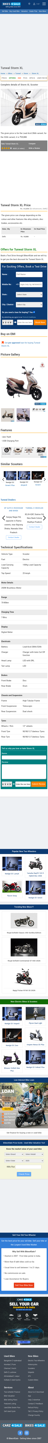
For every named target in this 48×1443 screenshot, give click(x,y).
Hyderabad (17, 1360)
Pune (14, 1364)
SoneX (38, 485)
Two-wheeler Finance (12, 1392)
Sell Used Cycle (9, 1411)
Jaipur (17, 1376)
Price (4, 78)
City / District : (8, 304)
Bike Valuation (9, 1396)
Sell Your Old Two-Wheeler (24, 1235)
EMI (19, 78)
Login (38, 4)
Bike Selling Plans (10, 1400)
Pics (25, 78)
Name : (5, 274)
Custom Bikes (33, 1380)
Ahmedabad (8, 1376)
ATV (29, 1376)
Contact (31, 1403)
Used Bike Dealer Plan (12, 1407)
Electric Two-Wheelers (36, 1360)
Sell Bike (5, 11)
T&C (29, 1411)
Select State (29, 4)
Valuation (24, 11)
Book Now (40, 322)
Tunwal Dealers (8, 499)
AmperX (24, 485)
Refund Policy (33, 1407)
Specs (32, 78)
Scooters (31, 1368)
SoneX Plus (10, 485)
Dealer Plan (33, 11)
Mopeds (31, 1372)
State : (5, 294)
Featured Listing (10, 1403)
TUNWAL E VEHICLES (34, 508)
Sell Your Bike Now (24, 1285)
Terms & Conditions (29, 317)
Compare (32, 143)
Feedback (39, 1403)
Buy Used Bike (14, 11)
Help (29, 1400)
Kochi (14, 1368)
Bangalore (8, 1360)
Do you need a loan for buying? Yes (17, 312)
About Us (31, 1392)
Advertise (36, 1400)
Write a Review (34, 148)
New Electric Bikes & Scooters (24, 1001)
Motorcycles (32, 1364)
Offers (12, 78)
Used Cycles (15, 1380)
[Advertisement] (24, 39)
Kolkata (7, 1380)
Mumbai (7, 1364)
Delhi (6, 1372)
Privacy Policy (38, 1411)
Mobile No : (7, 284)
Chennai (7, 1368)
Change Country (34, 1415)
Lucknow (12, 1372)
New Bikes (42, 11)
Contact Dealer (13, 537)
